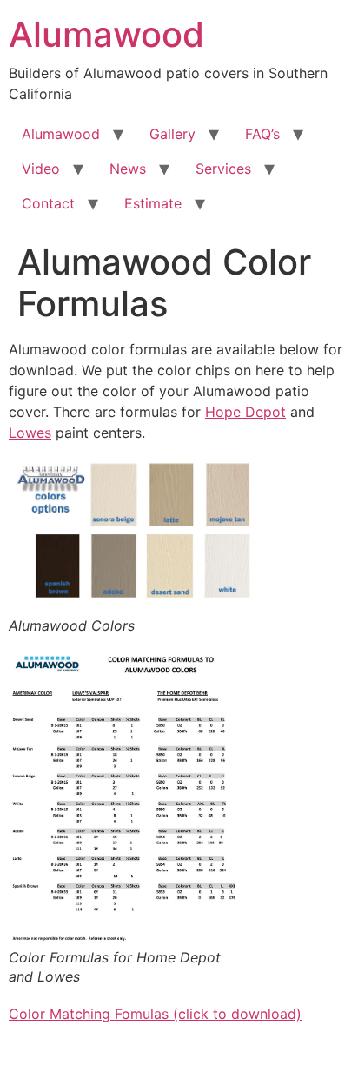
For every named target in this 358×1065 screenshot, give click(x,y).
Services (223, 168)
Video (41, 168)
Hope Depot (245, 411)
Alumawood (106, 34)
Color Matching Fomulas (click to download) (155, 1013)
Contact (48, 203)
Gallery (172, 133)
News (127, 168)
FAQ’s (262, 133)
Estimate (153, 203)
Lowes (30, 432)
